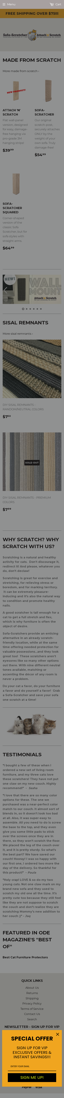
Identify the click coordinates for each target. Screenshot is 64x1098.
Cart (58, 4)
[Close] (57, 1034)
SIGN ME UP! (32, 1077)
